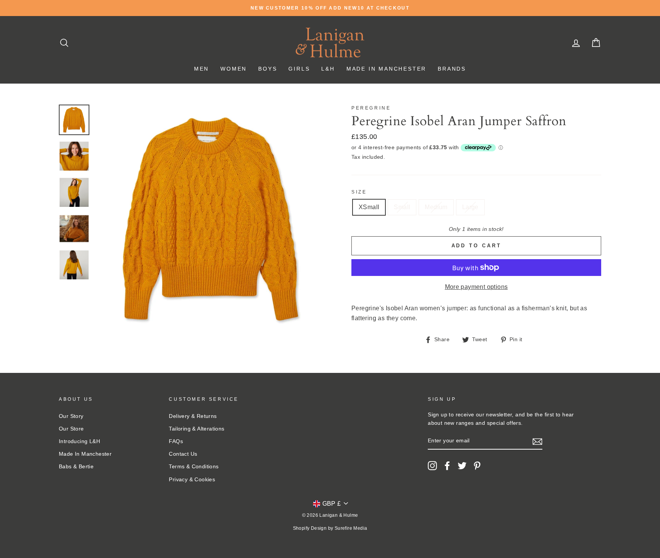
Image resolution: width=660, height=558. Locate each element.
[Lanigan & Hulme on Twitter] (462, 465)
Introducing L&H (79, 441)
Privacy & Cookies (192, 479)
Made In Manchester (386, 69)
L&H (328, 69)
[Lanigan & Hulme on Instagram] (432, 465)
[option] (330, 8)
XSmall (369, 207)
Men (201, 69)
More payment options (476, 287)
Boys (267, 69)
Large (470, 207)
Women (233, 69)
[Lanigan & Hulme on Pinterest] (477, 465)
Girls (299, 69)
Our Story (71, 416)
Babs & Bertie (76, 466)
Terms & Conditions (193, 466)
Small (402, 207)
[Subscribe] (537, 441)
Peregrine (371, 108)
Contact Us (183, 454)
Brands (452, 69)
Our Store (71, 429)
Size (359, 192)
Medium (436, 207)
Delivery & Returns (193, 416)
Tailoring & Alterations (196, 429)
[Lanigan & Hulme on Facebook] (447, 465)
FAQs (176, 441)
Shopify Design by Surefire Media (330, 528)
